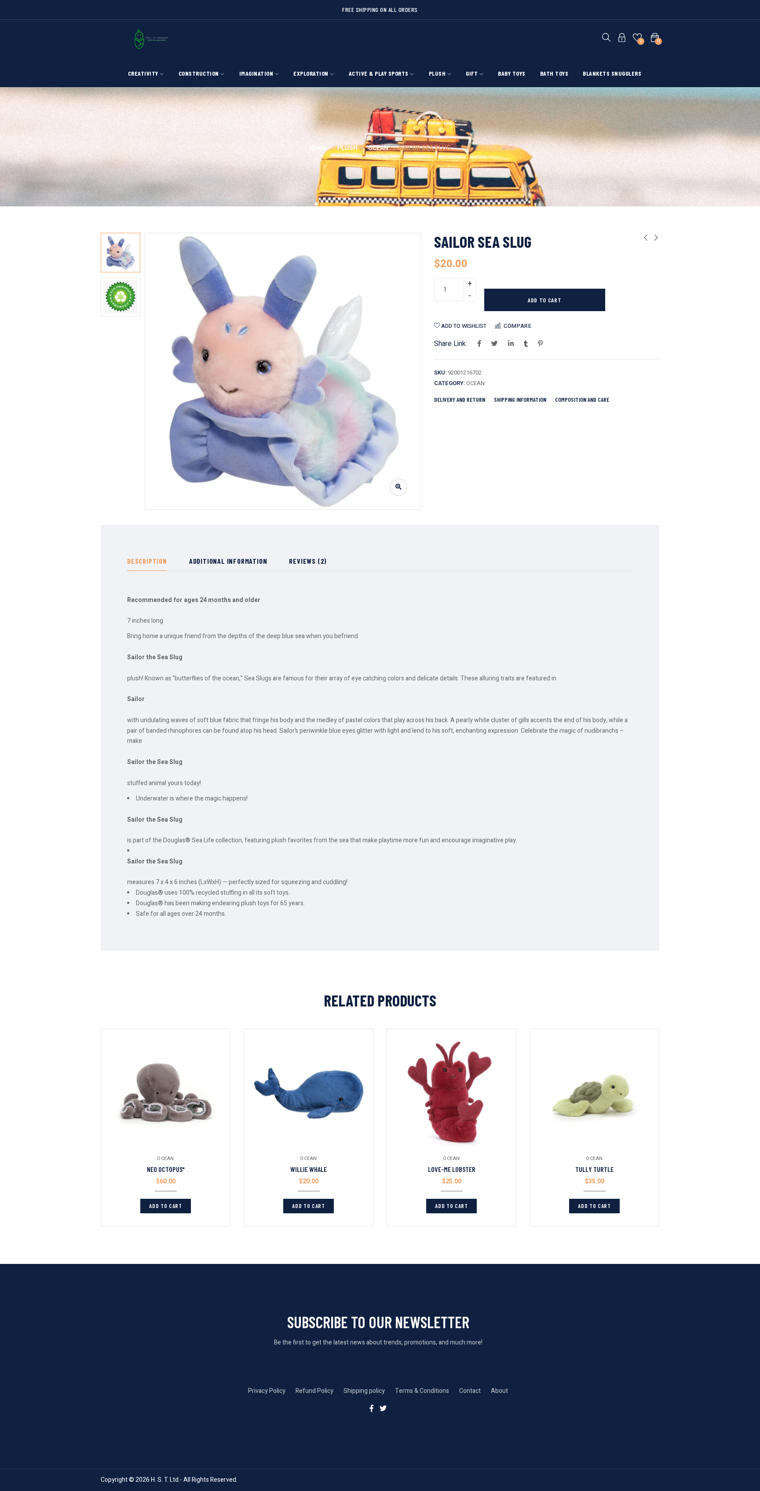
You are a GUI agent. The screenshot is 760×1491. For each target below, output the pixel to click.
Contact (470, 1391)
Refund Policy (314, 1391)
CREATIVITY (144, 73)
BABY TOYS (512, 73)
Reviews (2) (308, 561)
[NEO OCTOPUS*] (166, 1093)
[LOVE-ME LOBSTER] (451, 1093)
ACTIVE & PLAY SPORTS (379, 73)
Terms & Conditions (422, 1391)
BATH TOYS (554, 73)
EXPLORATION (311, 73)
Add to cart (545, 300)
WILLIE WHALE (308, 1169)
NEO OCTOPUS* (166, 1169)
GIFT (472, 73)
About (499, 1391)
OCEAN (378, 148)
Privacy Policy (266, 1391)
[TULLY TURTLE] (594, 1093)
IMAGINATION (257, 73)
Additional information (228, 561)
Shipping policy (364, 1391)
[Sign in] (622, 39)
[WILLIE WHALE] (308, 1093)
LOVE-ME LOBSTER (451, 1169)
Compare (518, 326)
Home (318, 148)
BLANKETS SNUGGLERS (612, 73)
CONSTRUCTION (200, 73)
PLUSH (438, 73)
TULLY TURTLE (594, 1169)
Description (147, 561)
